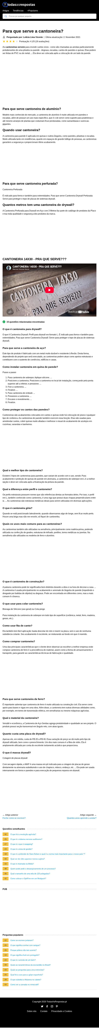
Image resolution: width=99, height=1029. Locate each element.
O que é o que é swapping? (21, 844)
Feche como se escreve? (14, 818)
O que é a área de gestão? (21, 849)
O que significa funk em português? (24, 955)
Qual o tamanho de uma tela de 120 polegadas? (30, 874)
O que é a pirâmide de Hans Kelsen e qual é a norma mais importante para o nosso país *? (47, 854)
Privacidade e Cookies (61, 1011)
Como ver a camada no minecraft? (24, 984)
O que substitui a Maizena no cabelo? (25, 980)
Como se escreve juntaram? (22, 940)
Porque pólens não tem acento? (23, 950)
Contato (43, 1011)
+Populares (32, 11)
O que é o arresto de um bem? (23, 960)
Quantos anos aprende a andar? (81, 818)
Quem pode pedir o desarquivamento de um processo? (33, 869)
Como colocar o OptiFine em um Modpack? (28, 878)
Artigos (6, 11)
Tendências (18, 11)
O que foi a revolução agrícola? (23, 834)
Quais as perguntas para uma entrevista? (27, 970)
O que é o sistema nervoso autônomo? (26, 839)
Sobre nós (31, 1011)
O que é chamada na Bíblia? (22, 864)
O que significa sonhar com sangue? (25, 945)
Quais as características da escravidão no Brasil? (30, 965)
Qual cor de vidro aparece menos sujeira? (27, 859)
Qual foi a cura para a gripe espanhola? (26, 975)
